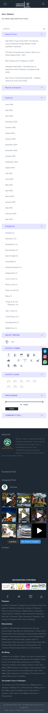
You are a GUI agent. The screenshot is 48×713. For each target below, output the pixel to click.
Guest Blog (9, 261)
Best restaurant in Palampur (29, 616)
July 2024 (8, 173)
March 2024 (9, 196)
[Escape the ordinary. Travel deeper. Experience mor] (9, 500)
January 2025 (10, 139)
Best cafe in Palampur (10, 616)
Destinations (9, 244)
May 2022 (9, 208)
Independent (10, 273)
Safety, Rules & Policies (13, 710)
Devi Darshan (10, 250)
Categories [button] (10, 226)
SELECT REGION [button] (12, 335)
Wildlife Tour (9, 328)
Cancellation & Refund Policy (33, 710)
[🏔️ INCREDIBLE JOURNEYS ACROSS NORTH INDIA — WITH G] (24, 515)
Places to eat (10, 284)
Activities (8, 233)
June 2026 (9, 104)
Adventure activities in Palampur (29, 608)
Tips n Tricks (10, 311)
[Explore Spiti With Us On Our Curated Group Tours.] (39, 500)
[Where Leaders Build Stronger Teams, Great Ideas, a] (9, 531)
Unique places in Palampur (12, 614)
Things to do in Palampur (28, 605)
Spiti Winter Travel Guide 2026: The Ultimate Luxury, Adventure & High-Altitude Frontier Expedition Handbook (21, 43)
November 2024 (11, 150)
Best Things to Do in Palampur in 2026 (19, 61)
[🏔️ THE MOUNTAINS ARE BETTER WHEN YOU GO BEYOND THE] (39, 531)
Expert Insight (10, 256)
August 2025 (10, 133)
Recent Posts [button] (11, 34)
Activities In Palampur (10, 605)
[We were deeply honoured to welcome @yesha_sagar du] (24, 531)
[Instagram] (45, 356)
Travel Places (10, 317)
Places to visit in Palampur (11, 611)
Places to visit (10, 290)
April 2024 (9, 191)
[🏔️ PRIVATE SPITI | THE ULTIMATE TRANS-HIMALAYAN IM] (9, 515)
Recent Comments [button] (13, 88)
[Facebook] (45, 351)
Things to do (10, 302)
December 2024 (11, 145)
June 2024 (9, 179)
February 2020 (10, 213)
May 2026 (9, 110)
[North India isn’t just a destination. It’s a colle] (24, 500)
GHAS (15, 705)
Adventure (9, 239)
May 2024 (9, 185)
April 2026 (9, 116)
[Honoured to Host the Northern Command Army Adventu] (39, 515)
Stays (7, 296)
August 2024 (10, 168)
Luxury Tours (10, 279)
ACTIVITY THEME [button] (12, 348)
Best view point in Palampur (33, 614)
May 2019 (9, 219)
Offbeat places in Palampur (32, 611)
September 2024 (11, 162)
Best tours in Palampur (27, 619)
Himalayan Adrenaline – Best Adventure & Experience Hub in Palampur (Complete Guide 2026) (22, 69)
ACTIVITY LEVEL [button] (12, 374)
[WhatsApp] (45, 362)
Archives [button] (9, 98)
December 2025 (11, 122)
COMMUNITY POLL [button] (13, 415)
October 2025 (10, 127)
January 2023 (10, 202)
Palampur (11, 304)
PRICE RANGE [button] (11, 395)
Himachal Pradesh (12, 267)
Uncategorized (10, 322)
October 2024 (10, 156)
